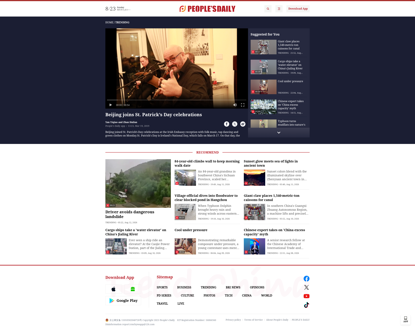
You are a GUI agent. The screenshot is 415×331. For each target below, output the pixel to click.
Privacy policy (233, 320)
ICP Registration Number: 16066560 (196, 320)
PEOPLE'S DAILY (301, 320)
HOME (109, 22)
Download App (298, 8)
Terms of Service (253, 320)
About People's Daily (277, 320)
